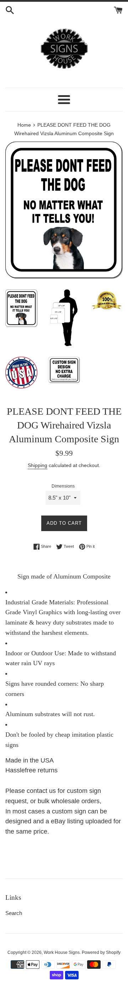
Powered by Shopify (101, 952)
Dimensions (63, 486)
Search (13, 913)
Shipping (37, 465)
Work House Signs (62, 952)
